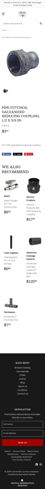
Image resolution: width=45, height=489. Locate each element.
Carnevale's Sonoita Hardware (24, 471)
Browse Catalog (22, 367)
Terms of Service (28, 454)
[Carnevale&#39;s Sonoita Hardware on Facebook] (37, 464)
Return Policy (33, 451)
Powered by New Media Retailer (21, 474)
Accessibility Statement (21, 457)
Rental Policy (13, 454)
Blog (22, 382)
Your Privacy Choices (21, 459)
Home (4, 30)
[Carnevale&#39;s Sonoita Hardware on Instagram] (41, 464)
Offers (23, 375)
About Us (22, 386)
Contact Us (22, 393)
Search (7, 451)
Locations (22, 390)
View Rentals (22, 371)
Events (22, 378)
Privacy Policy (19, 451)
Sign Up (22, 442)
